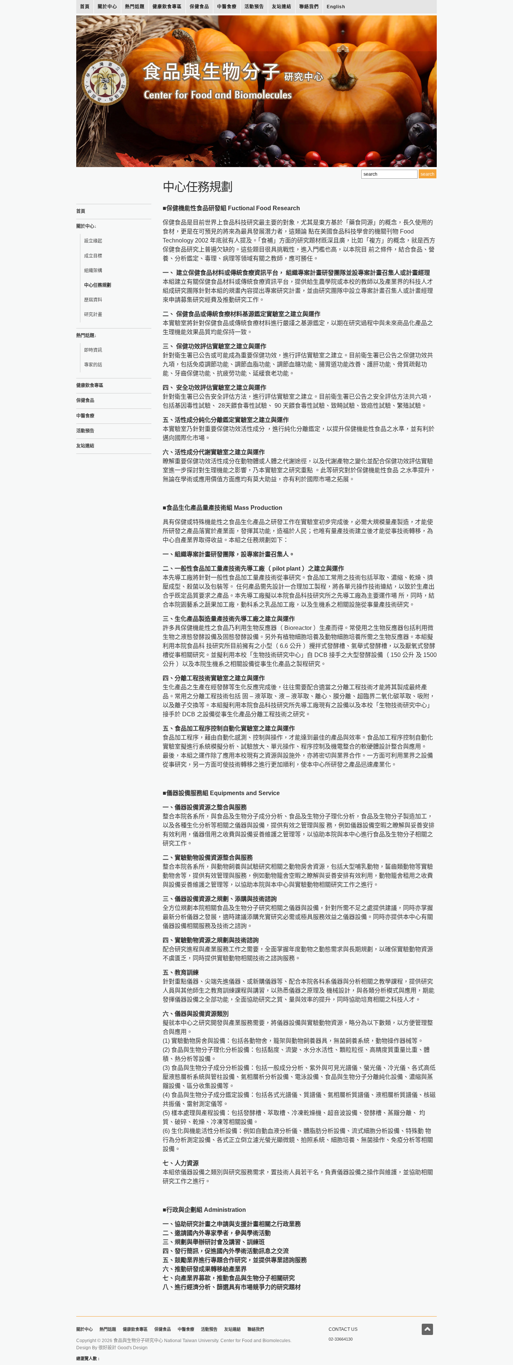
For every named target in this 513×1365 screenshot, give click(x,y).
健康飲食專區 (167, 6)
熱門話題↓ (86, 335)
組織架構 (93, 270)
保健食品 (199, 6)
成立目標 (93, 256)
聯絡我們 (309, 6)
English (336, 6)
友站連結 (281, 6)
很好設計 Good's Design (123, 1347)
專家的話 (93, 365)
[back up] (427, 1329)
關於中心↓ (86, 226)
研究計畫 (93, 314)
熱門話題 (135, 6)
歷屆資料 (93, 300)
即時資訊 (93, 350)
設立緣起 (93, 241)
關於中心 (107, 6)
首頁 (85, 6)
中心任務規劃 (97, 285)
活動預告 (254, 6)
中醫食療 (227, 6)
